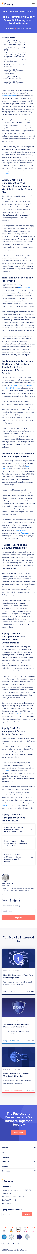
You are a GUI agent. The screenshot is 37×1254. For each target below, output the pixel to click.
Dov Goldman (7, 1020)
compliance (6, 173)
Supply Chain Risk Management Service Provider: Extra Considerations (13, 72)
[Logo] (8, 3)
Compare (5, 1166)
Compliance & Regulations (11, 1041)
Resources (6, 1171)
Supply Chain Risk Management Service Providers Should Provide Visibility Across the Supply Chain (14, 42)
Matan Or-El (6, 970)
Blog (5, 11)
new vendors (20, 530)
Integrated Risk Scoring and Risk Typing (14, 49)
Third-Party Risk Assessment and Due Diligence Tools (14, 61)
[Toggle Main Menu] (33, 3)
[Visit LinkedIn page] (2, 894)
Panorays (24, 533)
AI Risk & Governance (9, 991)
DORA (18, 714)
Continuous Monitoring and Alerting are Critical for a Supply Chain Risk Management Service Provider (15, 54)
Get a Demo (18, 1132)
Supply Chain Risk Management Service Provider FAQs (13, 83)
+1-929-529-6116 (25, 1190)
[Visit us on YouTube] (18, 1243)
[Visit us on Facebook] (3, 1243)
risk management (22, 199)
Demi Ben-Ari (9, 28)
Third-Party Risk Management (22, 11)
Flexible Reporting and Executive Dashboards (14, 66)
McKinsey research (9, 96)
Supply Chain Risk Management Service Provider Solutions (13, 78)
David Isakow (6, 1069)
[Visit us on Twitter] (13, 1243)
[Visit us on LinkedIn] (8, 1243)
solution (6, 771)
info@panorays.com (9, 1190)
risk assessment (24, 288)
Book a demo (7, 805)
